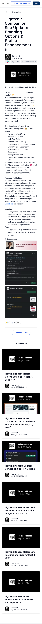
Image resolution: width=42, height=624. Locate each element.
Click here (9, 204)
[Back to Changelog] (7, 12)
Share (17, 61)
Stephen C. (16, 56)
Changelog (16, 12)
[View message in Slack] (7, 61)
